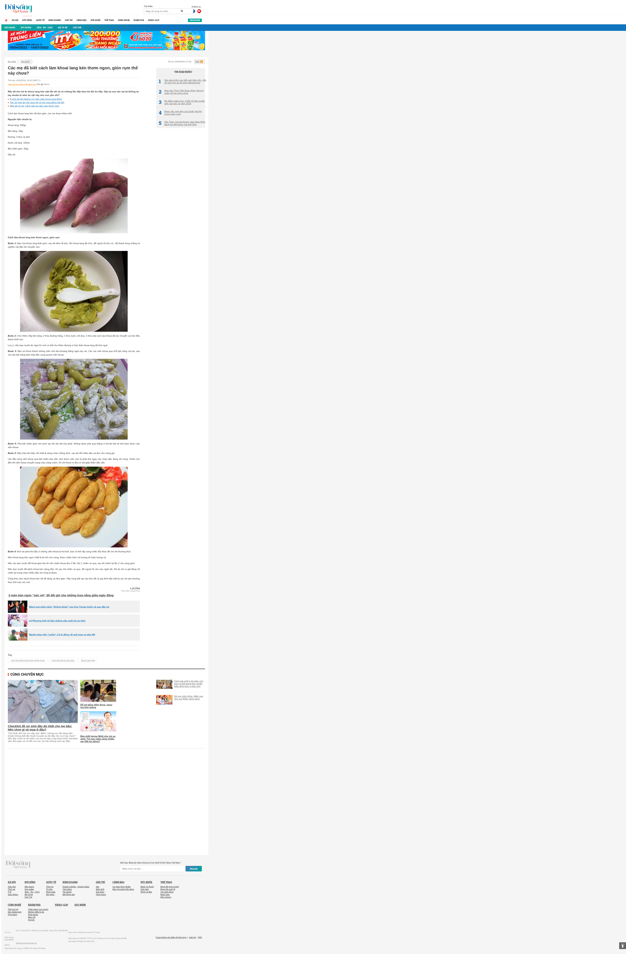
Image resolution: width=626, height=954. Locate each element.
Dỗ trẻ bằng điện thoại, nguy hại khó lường (96, 706)
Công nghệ (124, 20)
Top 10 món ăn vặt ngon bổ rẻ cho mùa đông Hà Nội (37, 102)
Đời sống (27, 20)
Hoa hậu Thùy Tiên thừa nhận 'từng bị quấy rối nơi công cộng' (181, 91)
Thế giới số (13, 909)
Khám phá (139, 20)
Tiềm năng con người (38, 909)
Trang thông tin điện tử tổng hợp (171, 937)
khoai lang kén (88, 660)
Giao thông (13, 894)
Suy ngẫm (29, 889)
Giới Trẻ (28, 897)
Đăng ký (194, 868)
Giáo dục (12, 886)
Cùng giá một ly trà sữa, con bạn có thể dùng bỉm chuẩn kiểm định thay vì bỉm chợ (188, 684)
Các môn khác (167, 892)
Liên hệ (192, 937)
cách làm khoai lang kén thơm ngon (28, 660)
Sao (97, 886)
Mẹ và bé (25, 62)
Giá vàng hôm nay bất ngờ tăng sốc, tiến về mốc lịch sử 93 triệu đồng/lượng (182, 81)
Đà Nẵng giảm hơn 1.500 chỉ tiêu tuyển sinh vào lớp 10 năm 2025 (182, 102)
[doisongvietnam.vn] (18, 864)
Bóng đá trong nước (169, 886)
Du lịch (31, 919)
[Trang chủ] (6, 20)
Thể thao (109, 20)
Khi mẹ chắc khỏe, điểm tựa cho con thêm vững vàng (188, 697)
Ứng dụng (12, 914)
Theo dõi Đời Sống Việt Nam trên (22, 84)
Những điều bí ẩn (36, 912)
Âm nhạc (100, 892)
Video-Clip (153, 20)
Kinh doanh (54, 20)
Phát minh (33, 914)
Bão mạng (29, 886)
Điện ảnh (100, 889)
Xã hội (15, 20)
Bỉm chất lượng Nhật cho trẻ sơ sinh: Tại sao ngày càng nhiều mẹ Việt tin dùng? (98, 739)
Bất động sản (69, 894)
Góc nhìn (80, 904)
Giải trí (69, 20)
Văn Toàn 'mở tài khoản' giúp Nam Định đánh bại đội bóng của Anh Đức (182, 123)
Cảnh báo (81, 20)
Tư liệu (49, 889)
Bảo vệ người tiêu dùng (123, 889)
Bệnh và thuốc (147, 886)
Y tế (9, 892)
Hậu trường (165, 897)
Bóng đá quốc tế (167, 889)
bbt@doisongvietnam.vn (26, 943)
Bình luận (50, 892)
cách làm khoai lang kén (63, 660)
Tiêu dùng (67, 889)
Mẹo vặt (31, 917)
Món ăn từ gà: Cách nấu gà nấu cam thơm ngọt (34, 106)
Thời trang (101, 894)
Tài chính (67, 892)
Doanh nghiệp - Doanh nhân (76, 886)
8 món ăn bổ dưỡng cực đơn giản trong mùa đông (36, 99)
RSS (197, 62)
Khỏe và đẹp (146, 892)
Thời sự (11, 889)
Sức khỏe (95, 20)
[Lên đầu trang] (622, 945)
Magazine (195, 20)
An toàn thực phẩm (121, 886)
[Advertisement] (180, 185)
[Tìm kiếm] (182, 11)
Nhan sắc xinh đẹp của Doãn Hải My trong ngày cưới (180, 112)
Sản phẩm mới (15, 912)
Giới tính (145, 889)
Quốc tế (40, 20)
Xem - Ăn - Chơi (32, 892)
